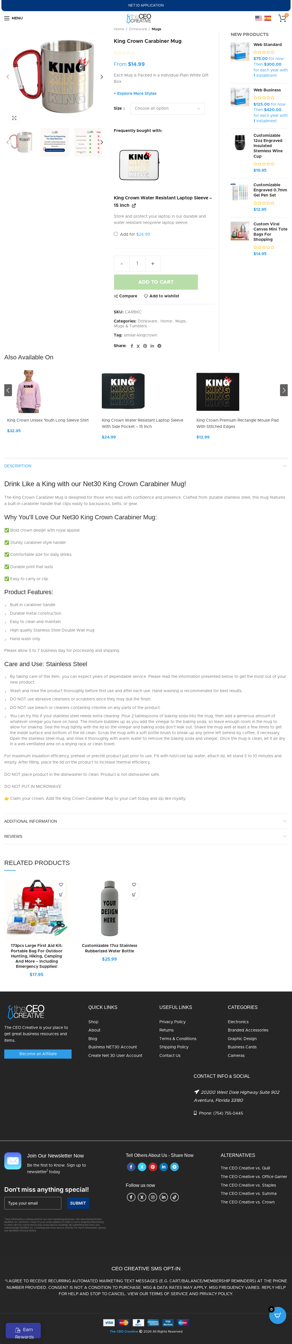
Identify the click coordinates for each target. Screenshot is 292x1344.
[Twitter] (138, 346)
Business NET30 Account (112, 1047)
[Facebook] (132, 346)
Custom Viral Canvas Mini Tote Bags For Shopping (270, 232)
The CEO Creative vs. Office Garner (254, 1177)
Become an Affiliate (38, 1054)
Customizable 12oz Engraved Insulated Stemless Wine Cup (268, 146)
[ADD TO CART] (61, 895)
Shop (93, 1022)
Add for (134, 235)
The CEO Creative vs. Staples (248, 1185)
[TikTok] (174, 1197)
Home (119, 29)
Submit (78, 1203)
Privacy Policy (172, 1022)
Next (284, 390)
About (94, 1030)
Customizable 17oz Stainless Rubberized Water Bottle (109, 948)
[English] (259, 18)
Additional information (30, 821)
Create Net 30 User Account (115, 1056)
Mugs (156, 29)
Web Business (267, 90)
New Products (250, 34)
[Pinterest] (145, 346)
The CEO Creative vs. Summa (249, 1194)
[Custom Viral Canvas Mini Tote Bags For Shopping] (240, 239)
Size (118, 109)
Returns (166, 1030)
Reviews (13, 836)
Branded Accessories (248, 1030)
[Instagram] (153, 1197)
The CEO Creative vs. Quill (245, 1168)
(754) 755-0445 (228, 1113)
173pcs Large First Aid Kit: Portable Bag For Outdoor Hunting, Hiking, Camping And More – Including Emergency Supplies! (36, 956)
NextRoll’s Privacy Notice (22, 1231)
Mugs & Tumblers (130, 326)
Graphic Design (242, 1039)
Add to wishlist (164, 296)
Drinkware (138, 29)
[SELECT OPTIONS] (134, 895)
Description (17, 466)
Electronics (238, 1022)
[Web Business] (240, 106)
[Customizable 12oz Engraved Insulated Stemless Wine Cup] (240, 153)
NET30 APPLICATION (146, 5)
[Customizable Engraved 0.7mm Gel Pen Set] (240, 198)
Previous (8, 390)
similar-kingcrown (140, 335)
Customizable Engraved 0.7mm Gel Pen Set (270, 190)
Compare (128, 296)
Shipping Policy (173, 1047)
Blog (92, 1039)
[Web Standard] (240, 60)
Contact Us (170, 1056)
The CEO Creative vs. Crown (248, 1202)
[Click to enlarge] (14, 118)
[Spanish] (268, 18)
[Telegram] (159, 346)
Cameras (236, 1056)
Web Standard (268, 45)
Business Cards (242, 1047)
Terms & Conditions (177, 1039)
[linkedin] (152, 346)
